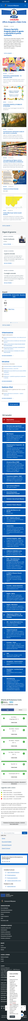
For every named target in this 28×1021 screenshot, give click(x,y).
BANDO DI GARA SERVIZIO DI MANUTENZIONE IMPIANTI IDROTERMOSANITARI (14, 344)
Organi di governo (5, 916)
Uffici (2, 918)
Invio (25, 833)
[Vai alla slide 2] (12, 322)
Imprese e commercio (5, 938)
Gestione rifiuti (7, 387)
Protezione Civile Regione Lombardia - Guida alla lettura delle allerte (14, 823)
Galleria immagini (5, 957)
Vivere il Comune (5, 954)
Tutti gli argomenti (14, 404)
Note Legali (3, 997)
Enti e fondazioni (4, 908)
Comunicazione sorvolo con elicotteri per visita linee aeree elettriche (15, 341)
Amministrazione (5, 905)
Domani (20, 710)
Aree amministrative (5, 912)
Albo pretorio (4, 999)
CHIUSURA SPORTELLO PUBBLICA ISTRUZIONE (13, 366)
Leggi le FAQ (3, 982)
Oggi (8, 710)
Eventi (2, 959)
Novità (2, 943)
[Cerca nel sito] (25, 5)
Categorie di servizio (6, 925)
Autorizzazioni (4, 930)
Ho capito (12, 1016)
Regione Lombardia (5, 1)
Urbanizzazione (7, 332)
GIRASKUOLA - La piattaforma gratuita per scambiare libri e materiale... (15, 377)
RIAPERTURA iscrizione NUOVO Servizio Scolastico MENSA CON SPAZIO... (15, 371)
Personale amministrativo (6, 910)
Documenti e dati (4, 920)
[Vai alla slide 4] (15, 322)
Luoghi (2, 961)
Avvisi (2, 945)
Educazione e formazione (6, 936)
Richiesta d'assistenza (5, 989)
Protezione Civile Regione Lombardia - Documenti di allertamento (14, 782)
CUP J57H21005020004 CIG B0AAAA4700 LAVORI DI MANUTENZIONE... (14, 351)
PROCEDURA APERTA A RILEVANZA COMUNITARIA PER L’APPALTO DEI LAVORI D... (14, 348)
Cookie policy (4, 993)
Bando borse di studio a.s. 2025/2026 (11, 368)
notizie (5, 73)
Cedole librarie (6, 374)
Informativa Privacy (5, 995)
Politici (2, 914)
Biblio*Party (11, 309)
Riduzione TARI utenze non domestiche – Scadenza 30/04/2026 (13, 394)
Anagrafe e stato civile (6, 928)
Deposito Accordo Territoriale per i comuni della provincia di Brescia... (15, 338)
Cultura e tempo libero (6, 934)
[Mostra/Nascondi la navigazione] (1, 5)
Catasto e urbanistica (5, 932)
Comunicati (3, 947)
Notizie (2, 949)
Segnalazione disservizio (6, 987)
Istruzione (5, 361)
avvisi (4, 102)
